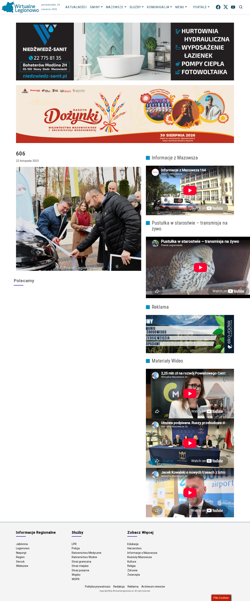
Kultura (131, 561)
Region (20, 557)
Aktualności (76, 7)
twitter (225, 7)
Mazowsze (114, 7)
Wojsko (76, 574)
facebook (218, 7)
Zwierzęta (133, 574)
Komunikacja (158, 7)
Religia (131, 565)
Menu (179, 7)
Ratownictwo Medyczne (86, 552)
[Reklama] (190, 334)
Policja (76, 548)
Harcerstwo (134, 548)
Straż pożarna (80, 570)
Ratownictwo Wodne (84, 557)
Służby (135, 7)
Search (240, 7)
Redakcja (119, 586)
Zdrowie (132, 570)
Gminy (95, 7)
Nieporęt (21, 552)
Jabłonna (22, 544)
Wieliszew (22, 565)
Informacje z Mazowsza (142, 552)
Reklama (133, 586)
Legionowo (22, 548)
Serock (20, 561)
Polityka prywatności (97, 586)
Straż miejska (80, 565)
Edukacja (132, 544)
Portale (200, 7)
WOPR (75, 579)
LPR (74, 544)
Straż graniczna (81, 561)
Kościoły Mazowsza (139, 557)
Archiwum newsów (153, 586)
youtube (233, 7)
